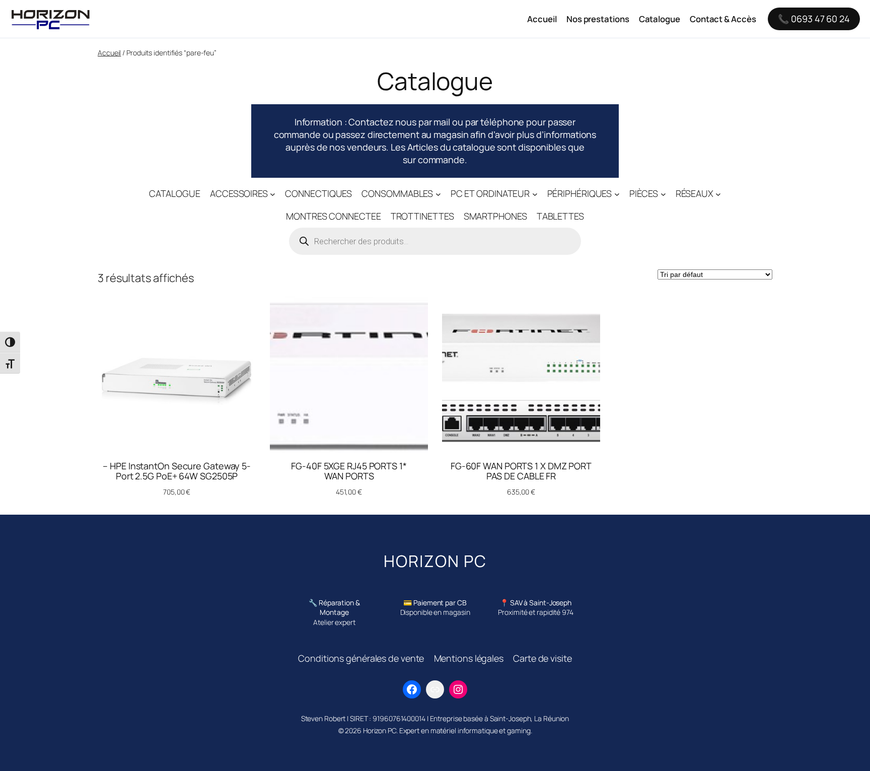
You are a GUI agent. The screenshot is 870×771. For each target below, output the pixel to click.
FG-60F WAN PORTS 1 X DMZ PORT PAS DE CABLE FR (521, 471)
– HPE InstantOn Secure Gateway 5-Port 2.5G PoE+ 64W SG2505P (177, 471)
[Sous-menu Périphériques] (617, 193)
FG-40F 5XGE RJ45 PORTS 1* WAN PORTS (349, 471)
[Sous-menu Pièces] (663, 193)
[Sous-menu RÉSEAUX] (718, 193)
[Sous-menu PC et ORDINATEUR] (535, 193)
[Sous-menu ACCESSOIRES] (272, 193)
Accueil (109, 52)
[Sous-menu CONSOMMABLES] (438, 193)
